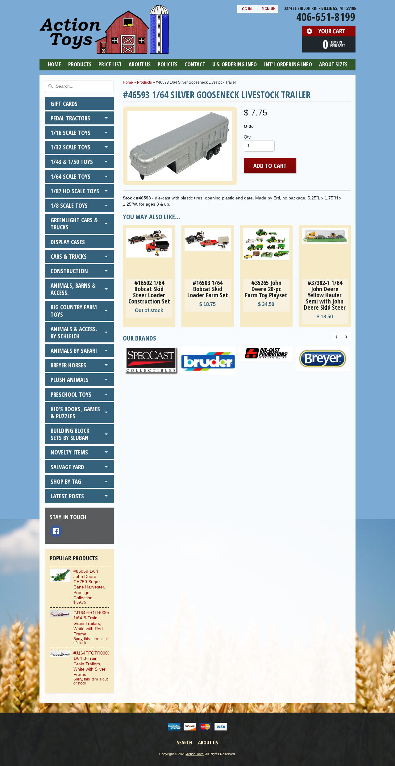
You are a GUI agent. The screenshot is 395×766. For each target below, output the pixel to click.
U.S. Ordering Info (234, 64)
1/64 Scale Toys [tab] (70, 176)
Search (184, 742)
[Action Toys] (104, 49)
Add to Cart (269, 165)
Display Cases (68, 241)
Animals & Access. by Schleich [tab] (74, 332)
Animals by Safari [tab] (74, 350)
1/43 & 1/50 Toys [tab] (72, 161)
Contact (195, 64)
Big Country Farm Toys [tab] (74, 310)
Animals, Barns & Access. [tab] (73, 289)
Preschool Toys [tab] (71, 394)
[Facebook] (56, 531)
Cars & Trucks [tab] (69, 256)
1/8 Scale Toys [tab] (69, 205)
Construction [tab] (69, 271)
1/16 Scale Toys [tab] (70, 132)
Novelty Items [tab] (69, 452)
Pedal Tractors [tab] (70, 118)
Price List (110, 64)
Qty (247, 137)
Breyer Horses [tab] (68, 365)
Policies (167, 64)
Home (54, 64)
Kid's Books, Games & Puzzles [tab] (75, 412)
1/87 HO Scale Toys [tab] (75, 191)
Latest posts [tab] (67, 496)
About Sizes (333, 64)
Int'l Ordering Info (288, 64)
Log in (246, 8)
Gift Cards (64, 103)
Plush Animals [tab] (70, 379)
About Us (140, 64)
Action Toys (195, 754)
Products (79, 64)
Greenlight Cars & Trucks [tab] (74, 223)
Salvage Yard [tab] (67, 467)
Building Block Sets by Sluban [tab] (70, 434)
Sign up (268, 8)
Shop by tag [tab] (66, 481)
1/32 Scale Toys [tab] (70, 147)
